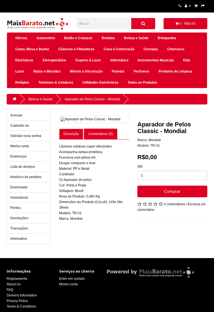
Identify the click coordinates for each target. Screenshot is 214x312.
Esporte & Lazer (88, 60)
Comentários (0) (100, 134)
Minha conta (19, 146)
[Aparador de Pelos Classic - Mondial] (94, 119)
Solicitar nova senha (25, 136)
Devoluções (19, 218)
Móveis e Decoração (86, 71)
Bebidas (108, 38)
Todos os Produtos (142, 82)
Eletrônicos (24, 60)
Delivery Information (22, 295)
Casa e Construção (119, 49)
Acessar (16, 115)
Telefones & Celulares (55, 82)
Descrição (71, 134)
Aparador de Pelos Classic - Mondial (92, 99)
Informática (119, 60)
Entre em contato (72, 279)
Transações (19, 228)
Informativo (18, 239)
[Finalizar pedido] (203, 6)
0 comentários (174, 204)
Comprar (172, 191)
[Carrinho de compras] (196, 6)
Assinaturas (19, 197)
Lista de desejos (22, 167)
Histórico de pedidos (26, 177)
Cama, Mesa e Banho (32, 49)
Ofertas (21, 38)
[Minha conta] (188, 6)
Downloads (19, 187)
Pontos (15, 208)
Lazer (19, 71)
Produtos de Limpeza (175, 71)
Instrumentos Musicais (156, 60)
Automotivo (46, 38)
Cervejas (151, 49)
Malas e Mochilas (47, 71)
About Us (14, 284)
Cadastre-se (19, 126)
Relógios (22, 82)
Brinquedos (167, 38)
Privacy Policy (17, 301)
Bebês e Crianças (78, 38)
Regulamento (17, 279)
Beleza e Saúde (136, 38)
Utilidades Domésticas (100, 82)
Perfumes (141, 71)
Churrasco (175, 49)
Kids (186, 60)
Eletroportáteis (54, 60)
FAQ (10, 290)
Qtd (140, 166)
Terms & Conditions (21, 306)
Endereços (18, 156)
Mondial (155, 140)
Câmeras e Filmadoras (76, 49)
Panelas (118, 71)
